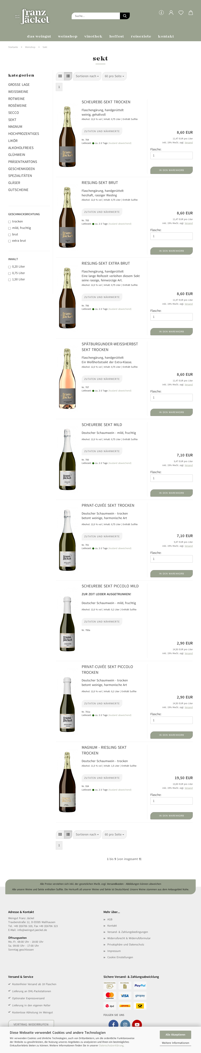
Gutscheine (18, 189)
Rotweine (16, 98)
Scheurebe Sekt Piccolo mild (110, 586)
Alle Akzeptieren (175, 1035)
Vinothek (93, 37)
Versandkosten (115, 884)
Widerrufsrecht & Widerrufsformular (129, 938)
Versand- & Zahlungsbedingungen (127, 932)
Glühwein (16, 154)
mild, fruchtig (21, 228)
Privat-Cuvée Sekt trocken (108, 505)
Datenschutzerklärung (111, 1045)
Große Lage (19, 84)
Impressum (114, 951)
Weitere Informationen (175, 1043)
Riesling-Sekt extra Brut (106, 263)
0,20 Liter (18, 266)
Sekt (12, 119)
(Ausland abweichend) (120, 143)
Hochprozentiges (23, 133)
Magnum (15, 126)
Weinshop (68, 37)
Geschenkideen (21, 168)
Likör (12, 140)
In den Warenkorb (171, 170)
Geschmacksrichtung (24, 214)
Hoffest (116, 37)
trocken (17, 221)
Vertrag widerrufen (31, 1024)
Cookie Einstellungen (120, 957)
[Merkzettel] (181, 16)
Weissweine (18, 91)
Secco (13, 112)
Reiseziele (141, 37)
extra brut (19, 241)
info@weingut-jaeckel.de (32, 930)
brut (15, 234)
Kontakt (166, 37)
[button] (171, 16)
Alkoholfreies (21, 147)
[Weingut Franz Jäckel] (37, 15)
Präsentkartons (22, 161)
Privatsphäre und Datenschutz (125, 944)
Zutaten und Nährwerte (102, 131)
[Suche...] (125, 16)
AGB (109, 919)
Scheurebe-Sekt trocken (106, 102)
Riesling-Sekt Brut (100, 182)
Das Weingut (39, 37)
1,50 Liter (18, 279)
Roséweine (17, 105)
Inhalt (13, 259)
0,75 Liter (18, 273)
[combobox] (87, 76)
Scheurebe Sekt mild (102, 424)
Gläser (14, 182)
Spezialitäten (20, 175)
